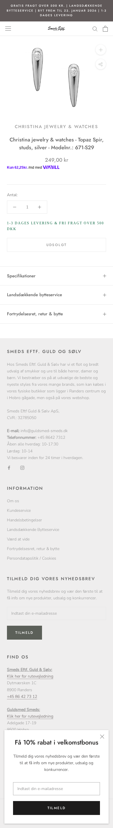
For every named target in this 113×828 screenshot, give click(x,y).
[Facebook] (9, 467)
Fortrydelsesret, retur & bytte (35, 314)
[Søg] (95, 28)
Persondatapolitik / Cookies (31, 558)
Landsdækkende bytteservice (34, 295)
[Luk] (102, 736)
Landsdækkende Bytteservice (33, 529)
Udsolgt (56, 245)
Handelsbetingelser (24, 520)
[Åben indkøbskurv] (105, 29)
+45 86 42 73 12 (22, 696)
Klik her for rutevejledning (30, 676)
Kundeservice (19, 510)
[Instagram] (22, 467)
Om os (13, 501)
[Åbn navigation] (8, 28)
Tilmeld (57, 808)
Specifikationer (21, 276)
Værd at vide (18, 539)
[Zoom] (101, 49)
